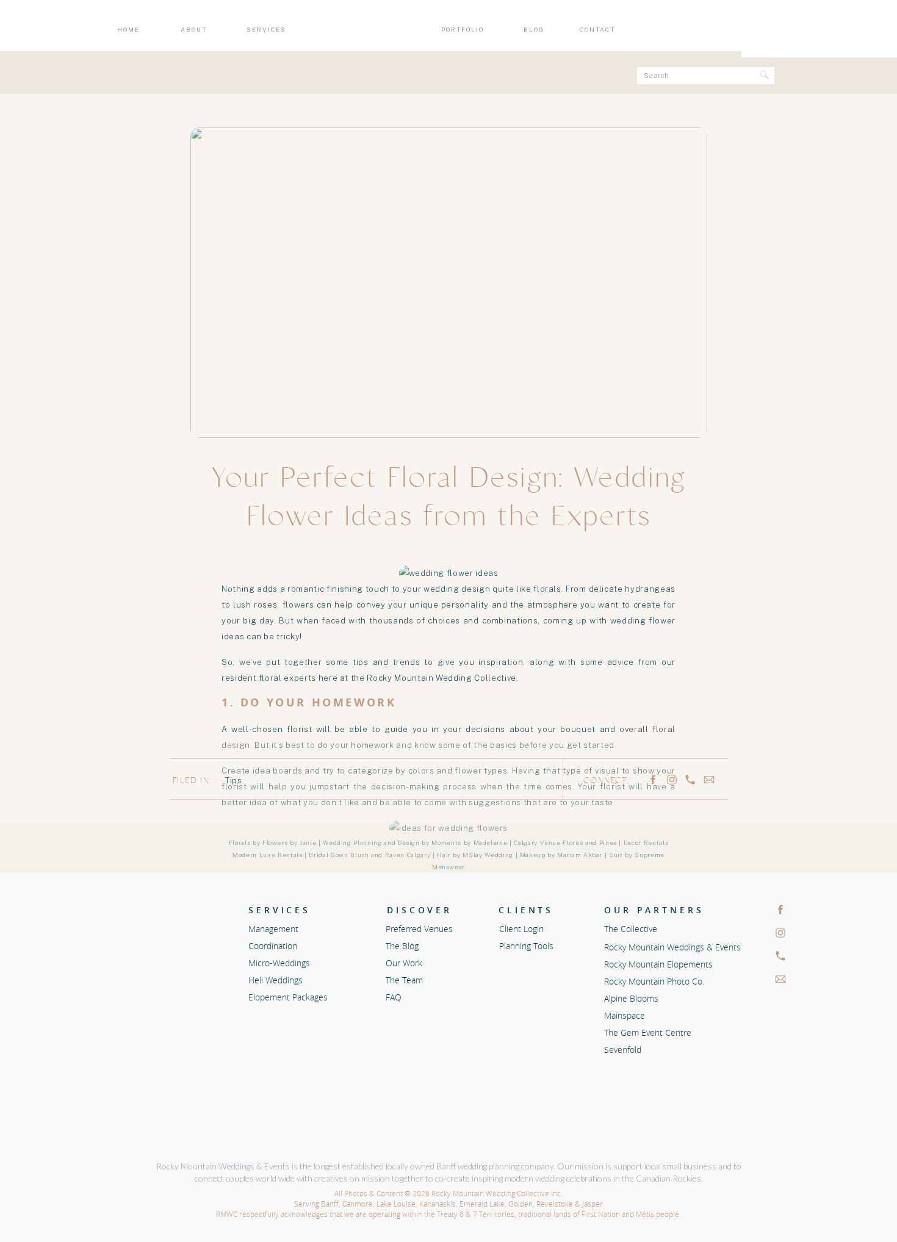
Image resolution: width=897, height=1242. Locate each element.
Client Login (521, 929)
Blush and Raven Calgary (391, 854)
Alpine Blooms (337, 1053)
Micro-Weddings (279, 963)
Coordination (272, 946)
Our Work (404, 963)
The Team (404, 980)
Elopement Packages (288, 997)
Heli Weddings (276, 980)
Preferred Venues (419, 929)
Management (273, 929)
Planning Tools (526, 946)
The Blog (402, 946)
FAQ (394, 997)
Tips (233, 780)
